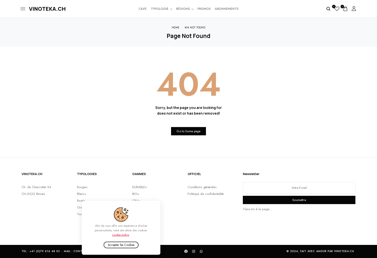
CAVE (143, 8)
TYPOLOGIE (159, 8)
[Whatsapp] (201, 251)
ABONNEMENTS (226, 8)
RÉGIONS (183, 8)
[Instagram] (193, 251)
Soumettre (299, 200)
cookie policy (120, 235)
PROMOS (204, 8)
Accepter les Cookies (121, 245)
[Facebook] (186, 251)
